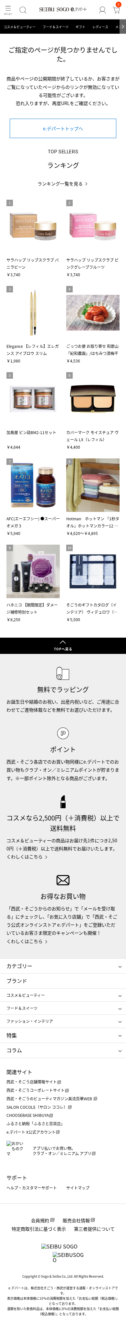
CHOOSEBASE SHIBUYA (27, 1115)
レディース (100, 26)
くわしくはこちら (24, 856)
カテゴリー (19, 966)
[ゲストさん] (102, 10)
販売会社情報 (76, 1220)
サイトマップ (77, 1187)
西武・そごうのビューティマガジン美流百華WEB (49, 1098)
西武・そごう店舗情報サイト (31, 1081)
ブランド (16, 981)
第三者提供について (94, 1228)
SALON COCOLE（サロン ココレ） (37, 1107)
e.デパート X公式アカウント (31, 1132)
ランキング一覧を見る (60, 184)
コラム (14, 1050)
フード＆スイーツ (55, 26)
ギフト (80, 26)
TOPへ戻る (63, 648)
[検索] (23, 10)
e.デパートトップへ (63, 128)
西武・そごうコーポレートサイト (35, 1090)
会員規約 (40, 1220)
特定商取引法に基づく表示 (39, 1228)
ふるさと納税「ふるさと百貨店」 (35, 1123)
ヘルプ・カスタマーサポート (31, 1187)
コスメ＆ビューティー (20, 26)
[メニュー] (8, 10)
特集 (11, 1035)
